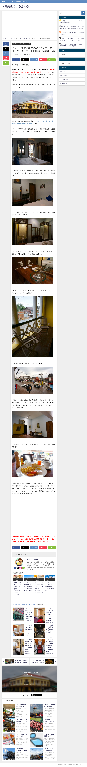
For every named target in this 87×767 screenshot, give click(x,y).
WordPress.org (64, 83)
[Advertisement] (29, 25)
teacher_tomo (32, 559)
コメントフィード (65, 79)
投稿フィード (63, 75)
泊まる (28, 43)
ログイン (62, 71)
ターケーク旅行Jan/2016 (19, 43)
